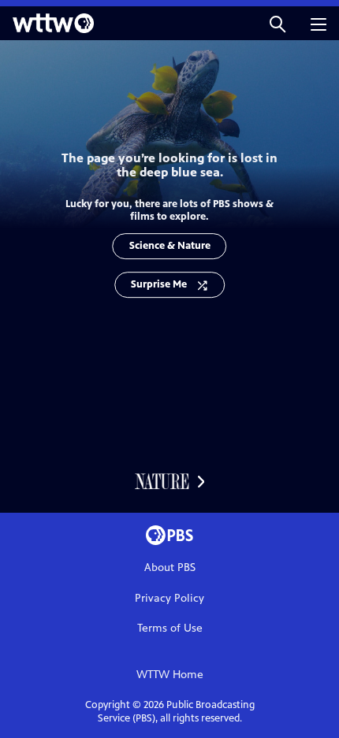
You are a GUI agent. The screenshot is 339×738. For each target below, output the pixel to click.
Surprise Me (159, 284)
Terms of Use (170, 628)
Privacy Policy (169, 598)
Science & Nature (169, 245)
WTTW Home (169, 674)
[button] (277, 23)
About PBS (170, 567)
